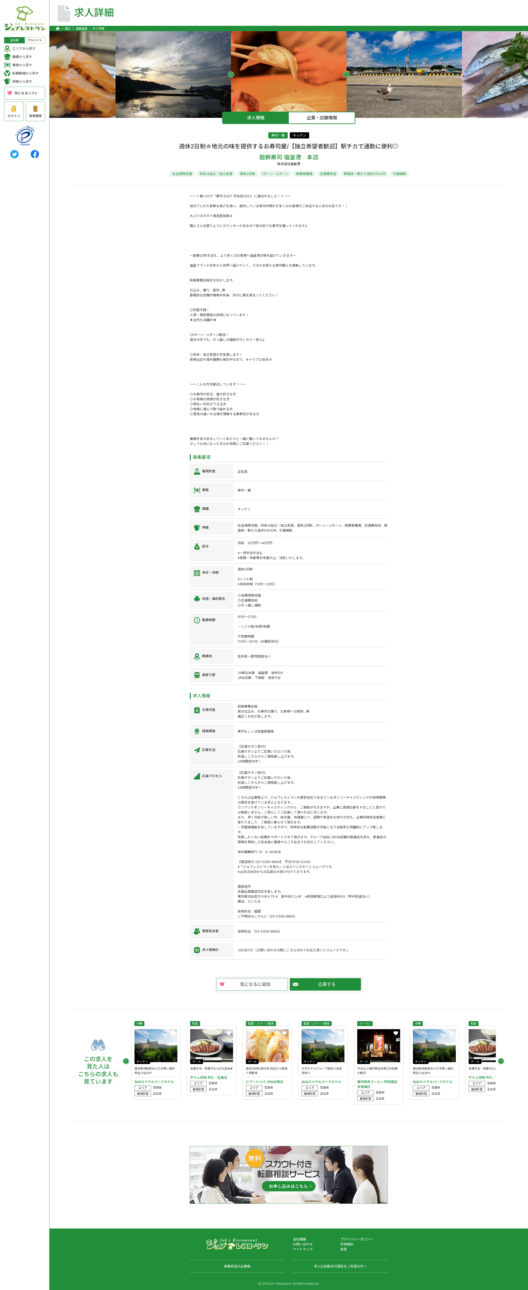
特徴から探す (22, 81)
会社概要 (299, 1239)
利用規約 (347, 1244)
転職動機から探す (25, 73)
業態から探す (22, 65)
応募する (327, 984)
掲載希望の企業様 (237, 1266)
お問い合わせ (303, 1244)
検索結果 (81, 28)
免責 (343, 1249)
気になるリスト (26, 93)
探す (68, 28)
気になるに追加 (255, 984)
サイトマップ (303, 1249)
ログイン (14, 116)
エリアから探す (23, 48)
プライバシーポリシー (356, 1239)
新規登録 (35, 116)
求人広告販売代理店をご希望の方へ (340, 1266)
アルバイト (35, 40)
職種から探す (22, 57)
